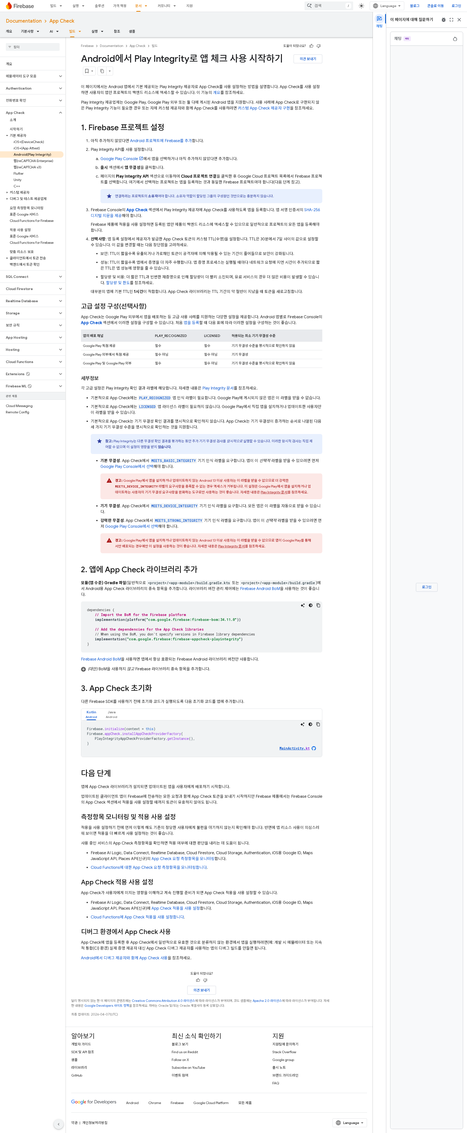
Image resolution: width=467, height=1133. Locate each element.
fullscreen (451, 20)
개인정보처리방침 (95, 1123)
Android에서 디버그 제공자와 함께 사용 (124, 958)
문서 (138, 6)
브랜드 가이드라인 (285, 1075)
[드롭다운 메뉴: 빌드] (62, 6)
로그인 (456, 6)
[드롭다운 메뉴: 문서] (147, 6)
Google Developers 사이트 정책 (106, 1006)
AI (51, 31)
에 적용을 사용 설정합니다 (137, 917)
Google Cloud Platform (211, 1103)
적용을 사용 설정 (176, 908)
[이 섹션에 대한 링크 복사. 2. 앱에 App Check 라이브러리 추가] (202, 570)
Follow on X (180, 1060)
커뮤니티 (164, 6)
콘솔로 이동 (435, 6)
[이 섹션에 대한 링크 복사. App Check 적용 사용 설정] (158, 883)
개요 (9, 31)
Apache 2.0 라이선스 (267, 1001)
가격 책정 (119, 6)
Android (132, 1103)
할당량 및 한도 (118, 283)
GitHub (76, 1075)
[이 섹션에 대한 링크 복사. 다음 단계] (116, 774)
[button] (29, 76)
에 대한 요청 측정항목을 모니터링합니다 (149, 867)
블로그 (415, 6)
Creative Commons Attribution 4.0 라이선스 (163, 1001)
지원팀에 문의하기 (285, 1044)
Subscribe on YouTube (188, 1067)
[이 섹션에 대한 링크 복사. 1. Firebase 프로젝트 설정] (169, 128)
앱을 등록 (191, 322)
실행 (75, 6)
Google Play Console (119, 158)
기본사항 (27, 31)
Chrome (154, 1103)
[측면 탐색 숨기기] (58, 1124)
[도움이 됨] (311, 46)
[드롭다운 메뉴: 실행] (84, 6)
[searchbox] (33, 47)
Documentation (24, 21)
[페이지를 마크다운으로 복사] (102, 71)
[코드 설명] (303, 605)
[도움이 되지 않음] (318, 46)
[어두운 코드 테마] (310, 605)
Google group (283, 1060)
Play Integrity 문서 (218, 388)
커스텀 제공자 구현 (264, 108)
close (459, 20)
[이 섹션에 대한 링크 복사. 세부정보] (103, 378)
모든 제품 (245, 1103)
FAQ (275, 1083)
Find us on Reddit (185, 1052)
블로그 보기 (180, 1044)
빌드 (53, 6)
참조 (117, 31)
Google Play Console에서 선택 (126, 466)
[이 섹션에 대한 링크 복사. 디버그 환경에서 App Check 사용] (176, 932)
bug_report (444, 20)
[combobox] (329, 5)
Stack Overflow (284, 1052)
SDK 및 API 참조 (82, 1052)
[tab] (91, 714)
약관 (74, 1123)
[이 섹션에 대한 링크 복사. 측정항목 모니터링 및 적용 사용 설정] (181, 817)
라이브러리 (79, 1067)
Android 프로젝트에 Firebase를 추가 (161, 140)
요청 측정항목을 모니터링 (183, 858)
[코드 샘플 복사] (318, 605)
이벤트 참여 (180, 1075)
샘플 (132, 31)
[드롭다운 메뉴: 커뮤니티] (176, 6)
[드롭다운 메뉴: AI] (59, 31)
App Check (61, 21)
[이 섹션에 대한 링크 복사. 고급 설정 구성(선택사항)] (151, 307)
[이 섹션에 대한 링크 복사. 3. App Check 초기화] (157, 689)
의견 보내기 (308, 59)
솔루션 (99, 6)
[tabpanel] (201, 738)
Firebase (87, 46)
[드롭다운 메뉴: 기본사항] (39, 31)
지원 (189, 6)
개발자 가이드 (81, 1044)
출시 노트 (279, 1067)
